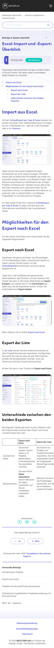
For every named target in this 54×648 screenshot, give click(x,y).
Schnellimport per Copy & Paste (25, 120)
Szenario (16, 128)
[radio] (17, 541)
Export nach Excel (19, 90)
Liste (10, 350)
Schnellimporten (10, 266)
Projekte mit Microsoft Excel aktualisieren (21, 586)
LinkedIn (34, 522)
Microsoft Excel (8, 18)
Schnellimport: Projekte (12, 572)
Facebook (20, 522)
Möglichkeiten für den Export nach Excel (24, 86)
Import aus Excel (13, 82)
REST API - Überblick (11, 603)
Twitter (27, 522)
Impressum (27, 634)
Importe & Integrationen (34, 15)
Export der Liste (18, 94)
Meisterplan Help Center (11, 15)
